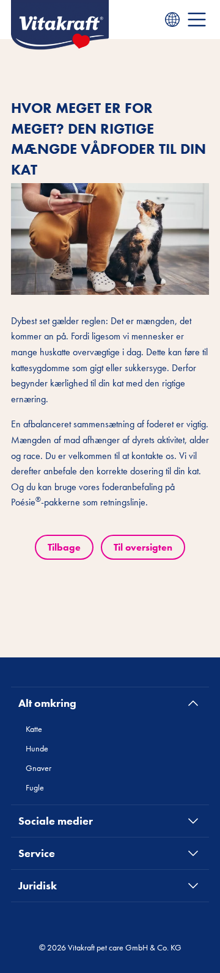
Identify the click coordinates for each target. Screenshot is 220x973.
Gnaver (38, 767)
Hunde (37, 748)
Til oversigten (143, 547)
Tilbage (64, 547)
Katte (34, 728)
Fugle (35, 787)
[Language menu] (172, 19)
